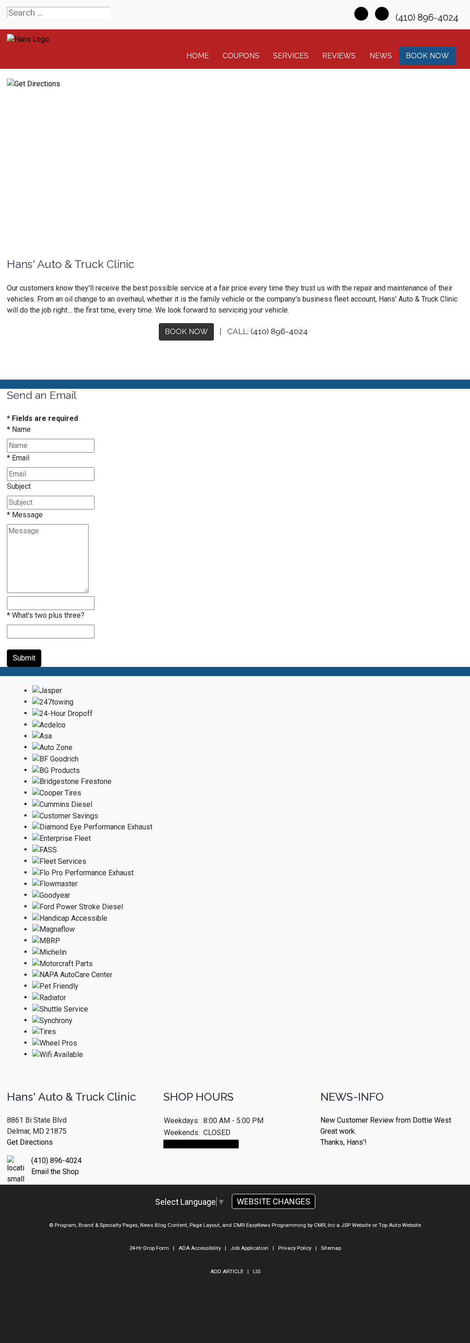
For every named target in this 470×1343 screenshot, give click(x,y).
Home (197, 55)
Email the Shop (55, 1171)
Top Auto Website (400, 1225)
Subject (19, 486)
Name (19, 429)
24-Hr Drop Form (149, 1248)
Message (25, 514)
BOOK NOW (186, 331)
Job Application (249, 1248)
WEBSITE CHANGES (273, 1201)
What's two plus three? (45, 615)
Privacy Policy (294, 1248)
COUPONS (241, 55)
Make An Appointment (201, 1144)
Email (18, 457)
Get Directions (30, 1142)
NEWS (380, 55)
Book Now (427, 55)
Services (290, 55)
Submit (24, 658)
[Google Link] (382, 14)
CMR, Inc (324, 1225)
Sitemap (331, 1248)
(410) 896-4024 (428, 17)
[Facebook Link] (361, 14)
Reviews (339, 55)
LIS (256, 1271)
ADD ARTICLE (226, 1271)
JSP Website (356, 1225)
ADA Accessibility (200, 1248)
